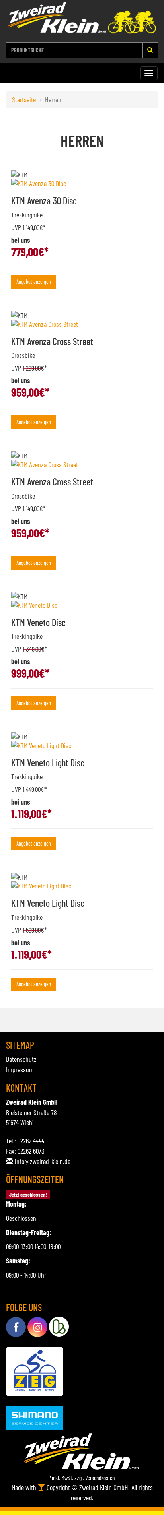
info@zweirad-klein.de (42, 1161)
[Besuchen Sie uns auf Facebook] (16, 1327)
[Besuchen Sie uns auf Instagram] (37, 1327)
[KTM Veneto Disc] (82, 605)
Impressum (20, 1069)
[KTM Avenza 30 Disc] (82, 183)
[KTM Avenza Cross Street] (82, 324)
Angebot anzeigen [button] (33, 281)
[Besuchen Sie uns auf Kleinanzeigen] (59, 1327)
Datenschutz (21, 1059)
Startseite (24, 99)
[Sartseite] (82, 17)
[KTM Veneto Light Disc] (82, 745)
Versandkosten (100, 1477)
